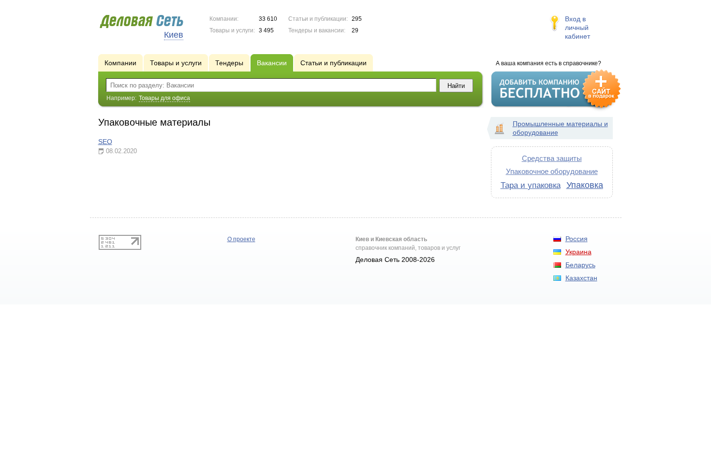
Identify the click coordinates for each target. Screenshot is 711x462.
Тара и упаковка (531, 185)
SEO (105, 141)
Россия (576, 239)
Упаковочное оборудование (552, 171)
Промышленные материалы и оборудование (560, 128)
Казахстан (581, 278)
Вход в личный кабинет (577, 27)
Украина (578, 252)
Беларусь (580, 265)
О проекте (241, 239)
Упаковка (584, 185)
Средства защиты (552, 158)
